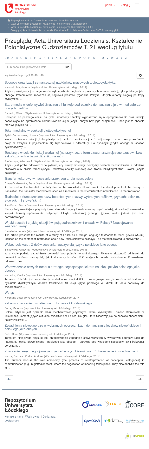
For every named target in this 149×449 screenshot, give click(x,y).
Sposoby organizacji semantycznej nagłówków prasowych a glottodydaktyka (60, 82)
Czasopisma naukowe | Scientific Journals (56, 20)
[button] (110, 5)
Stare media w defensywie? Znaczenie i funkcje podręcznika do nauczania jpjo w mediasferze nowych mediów (72, 106)
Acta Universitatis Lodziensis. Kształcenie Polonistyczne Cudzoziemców (49, 23)
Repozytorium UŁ (20, 20)
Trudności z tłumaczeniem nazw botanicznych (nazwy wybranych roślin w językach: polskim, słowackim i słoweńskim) (72, 198)
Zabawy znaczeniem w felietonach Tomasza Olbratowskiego (48, 302)
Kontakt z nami (14, 416)
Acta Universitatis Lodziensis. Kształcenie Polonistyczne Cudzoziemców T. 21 (52, 26)
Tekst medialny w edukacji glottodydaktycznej (38, 130)
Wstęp (9, 292)
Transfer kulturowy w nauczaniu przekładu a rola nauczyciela (49, 178)
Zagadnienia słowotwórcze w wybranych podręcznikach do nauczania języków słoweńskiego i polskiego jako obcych (73, 327)
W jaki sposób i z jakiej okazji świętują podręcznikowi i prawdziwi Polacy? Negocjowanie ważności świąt (69, 224)
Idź (67, 67)
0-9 (7, 58)
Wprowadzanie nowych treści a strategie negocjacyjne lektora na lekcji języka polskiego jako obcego (72, 268)
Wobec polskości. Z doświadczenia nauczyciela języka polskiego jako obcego (61, 244)
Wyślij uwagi (32, 416)
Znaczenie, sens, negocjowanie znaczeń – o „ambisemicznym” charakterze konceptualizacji (71, 351)
